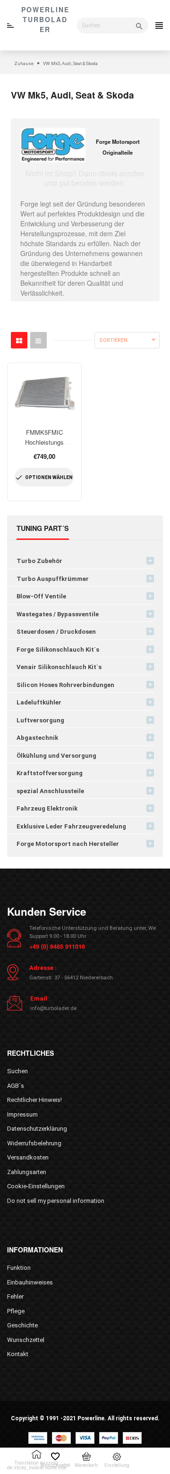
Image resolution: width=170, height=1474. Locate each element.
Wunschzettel (25, 1339)
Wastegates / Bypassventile (58, 614)
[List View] (38, 340)
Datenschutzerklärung (37, 1128)
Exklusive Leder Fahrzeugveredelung (71, 826)
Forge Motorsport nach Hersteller (68, 843)
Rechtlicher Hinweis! (34, 1099)
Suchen (17, 1071)
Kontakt (17, 1354)
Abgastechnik (37, 737)
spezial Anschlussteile (50, 791)
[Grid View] (19, 340)
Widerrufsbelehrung (34, 1143)
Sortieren (113, 340)
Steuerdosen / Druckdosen (56, 631)
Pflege (16, 1311)
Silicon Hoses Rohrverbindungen (65, 684)
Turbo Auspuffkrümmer (53, 578)
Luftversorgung (40, 720)
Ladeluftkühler (39, 702)
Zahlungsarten (26, 1172)
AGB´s (15, 1085)
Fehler (15, 1296)
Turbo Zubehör (39, 560)
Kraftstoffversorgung (50, 773)
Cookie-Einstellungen (36, 1186)
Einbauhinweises (30, 1282)
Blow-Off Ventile (41, 596)
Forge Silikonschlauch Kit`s (58, 649)
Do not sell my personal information (55, 1200)
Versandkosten (28, 1157)
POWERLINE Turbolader (45, 19)
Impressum (22, 1114)
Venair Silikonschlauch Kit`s (59, 667)
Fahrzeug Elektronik (47, 808)
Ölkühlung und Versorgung (56, 755)
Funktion (19, 1267)
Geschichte (22, 1325)
